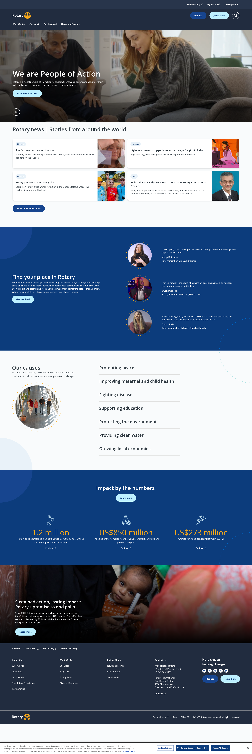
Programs (64, 671)
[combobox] (232, 4)
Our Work (34, 24)
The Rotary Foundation (23, 683)
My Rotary (212, 4)
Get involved (23, 299)
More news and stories (29, 208)
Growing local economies (125, 448)
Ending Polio (66, 677)
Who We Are (19, 24)
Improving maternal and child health (136, 381)
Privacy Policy (159, 717)
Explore (49, 548)
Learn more (126, 498)
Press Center (113, 671)
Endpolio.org (193, 4)
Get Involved (50, 24)
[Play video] (16, 112)
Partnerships (18, 688)
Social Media (113, 677)
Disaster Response (69, 683)
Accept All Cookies (220, 748)
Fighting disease (115, 394)
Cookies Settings (165, 748)
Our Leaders (18, 677)
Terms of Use (179, 717)
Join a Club (219, 15)
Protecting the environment (128, 421)
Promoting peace (116, 367)
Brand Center (68, 648)
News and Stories (70, 24)
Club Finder (30, 648)
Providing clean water (121, 435)
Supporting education (121, 408)
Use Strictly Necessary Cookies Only (192, 748)
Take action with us (27, 93)
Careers (16, 648)
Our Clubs (17, 671)
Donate (198, 15)
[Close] (248, 748)
